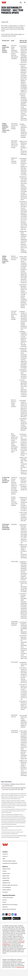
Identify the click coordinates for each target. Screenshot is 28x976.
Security (4, 900)
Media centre (5, 875)
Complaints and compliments (9, 863)
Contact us (5, 854)
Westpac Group (6, 868)
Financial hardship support (9, 861)
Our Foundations (6, 887)
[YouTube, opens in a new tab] (9, 914)
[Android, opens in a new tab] (7, 918)
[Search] (20, 2)
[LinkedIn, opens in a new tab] (12, 914)
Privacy (4, 902)
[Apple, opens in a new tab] (16, 918)
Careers (4, 871)
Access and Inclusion (7, 897)
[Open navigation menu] (24, 2)
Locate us (4, 856)
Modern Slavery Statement (9, 909)
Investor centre (6, 873)
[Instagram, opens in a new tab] (15, 914)
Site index (4, 907)
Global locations (6, 889)
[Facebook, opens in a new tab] (3, 914)
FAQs (3, 858)
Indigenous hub (6, 882)
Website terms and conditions (9, 904)
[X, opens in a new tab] (6, 914)
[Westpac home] (4, 2)
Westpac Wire (5, 878)
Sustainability (5, 880)
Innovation (5, 892)
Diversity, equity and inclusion (9, 885)
